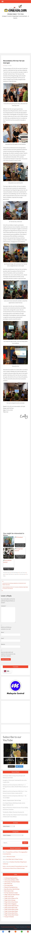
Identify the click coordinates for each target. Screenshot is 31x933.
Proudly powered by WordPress (8, 927)
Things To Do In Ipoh (9, 896)
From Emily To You (15, 14)
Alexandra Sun (6, 572)
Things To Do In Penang (9, 900)
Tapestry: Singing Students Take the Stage (12, 800)
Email (2, 638)
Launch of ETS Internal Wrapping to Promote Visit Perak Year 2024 (14, 584)
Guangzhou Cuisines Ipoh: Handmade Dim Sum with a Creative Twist (15, 781)
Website (3, 644)
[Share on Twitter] (9, 931)
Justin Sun (16, 574)
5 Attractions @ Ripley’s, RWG (11, 879)
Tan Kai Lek (22, 574)
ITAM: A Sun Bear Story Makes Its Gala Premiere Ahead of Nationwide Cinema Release (15, 815)
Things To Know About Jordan (11, 909)
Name (2, 632)
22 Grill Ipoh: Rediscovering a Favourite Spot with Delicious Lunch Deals (14, 776)
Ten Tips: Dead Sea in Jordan (11, 892)
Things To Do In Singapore (10, 903)
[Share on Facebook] (3, 931)
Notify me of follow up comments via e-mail (6, 628)
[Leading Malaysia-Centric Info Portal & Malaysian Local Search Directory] (15, 687)
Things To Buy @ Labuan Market (11, 894)
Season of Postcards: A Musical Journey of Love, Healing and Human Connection (15, 808)
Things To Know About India (10, 907)
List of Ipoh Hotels (8, 885)
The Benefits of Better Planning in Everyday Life (13, 812)
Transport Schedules (9, 916)
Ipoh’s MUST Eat (8, 883)
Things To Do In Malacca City (11, 898)
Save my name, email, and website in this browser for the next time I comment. (8, 653)
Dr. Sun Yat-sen (22, 572)
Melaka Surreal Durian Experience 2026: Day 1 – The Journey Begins (14, 796)
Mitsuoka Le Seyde (11, 856)
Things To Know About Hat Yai (11, 905)
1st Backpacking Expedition (10, 878)
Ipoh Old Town (9, 574)
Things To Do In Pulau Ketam (11, 902)
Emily (4, 866)
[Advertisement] (15, 36)
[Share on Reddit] (15, 931)
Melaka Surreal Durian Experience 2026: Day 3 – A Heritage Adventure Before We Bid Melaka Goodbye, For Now (15, 786)
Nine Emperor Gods (8, 891)
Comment (3, 606)
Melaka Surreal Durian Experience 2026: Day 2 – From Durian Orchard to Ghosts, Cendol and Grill (15, 792)
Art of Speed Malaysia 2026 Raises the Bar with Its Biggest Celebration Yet (14, 804)
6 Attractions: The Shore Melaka (12, 881)
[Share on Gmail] (28, 931)
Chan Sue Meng (14, 572)
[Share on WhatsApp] (22, 931)
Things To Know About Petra (11, 913)
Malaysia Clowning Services (11, 887)
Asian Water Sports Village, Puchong (14, 859)
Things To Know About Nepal (11, 911)
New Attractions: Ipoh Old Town (11, 889)
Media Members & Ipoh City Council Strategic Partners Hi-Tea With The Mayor (15, 588)
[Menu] (2, 1)
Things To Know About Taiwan (11, 915)
